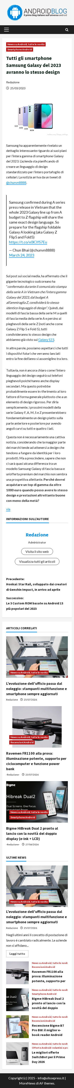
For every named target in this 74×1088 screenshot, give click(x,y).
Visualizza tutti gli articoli (37, 561)
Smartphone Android (19, 49)
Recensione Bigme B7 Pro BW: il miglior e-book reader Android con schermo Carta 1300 (17, 1026)
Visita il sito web (37, 551)
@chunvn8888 (16, 182)
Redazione (13, 82)
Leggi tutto (18, 954)
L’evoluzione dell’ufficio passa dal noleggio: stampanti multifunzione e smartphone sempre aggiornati (36, 688)
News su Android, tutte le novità (25, 44)
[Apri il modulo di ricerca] (66, 30)
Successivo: (34, 603)
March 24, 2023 (21, 255)
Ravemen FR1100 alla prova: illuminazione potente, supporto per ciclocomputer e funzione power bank (17, 972)
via (8, 509)
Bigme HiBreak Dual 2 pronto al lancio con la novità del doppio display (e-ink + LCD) (32, 833)
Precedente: (36, 584)
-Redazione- (13, 774)
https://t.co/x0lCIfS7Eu (28, 242)
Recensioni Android (22, 742)
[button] (6, 29)
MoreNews (27, 1083)
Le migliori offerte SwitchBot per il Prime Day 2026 (17, 1053)
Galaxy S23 (46, 339)
